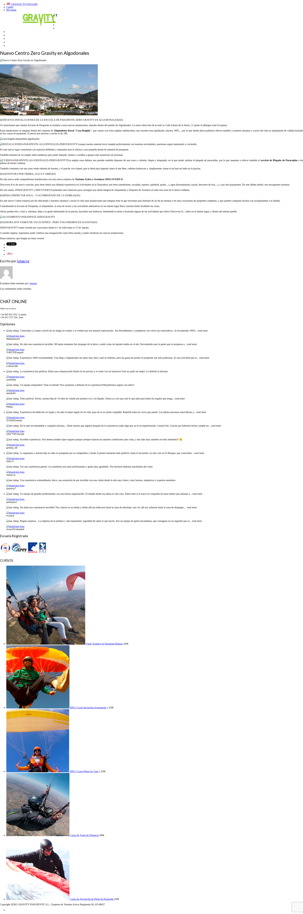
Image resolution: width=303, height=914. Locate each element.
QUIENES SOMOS (69, 24)
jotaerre (23, 261)
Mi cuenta (11, 10)
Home (60, 21)
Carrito (9, 7)
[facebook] (56, 15)
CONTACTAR (16, 45)
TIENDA (12, 38)
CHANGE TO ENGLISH (24, 4)
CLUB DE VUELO (19, 35)
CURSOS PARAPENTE (22, 31)
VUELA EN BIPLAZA (71, 28)
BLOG (10, 42)
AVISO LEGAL (15, 909)
